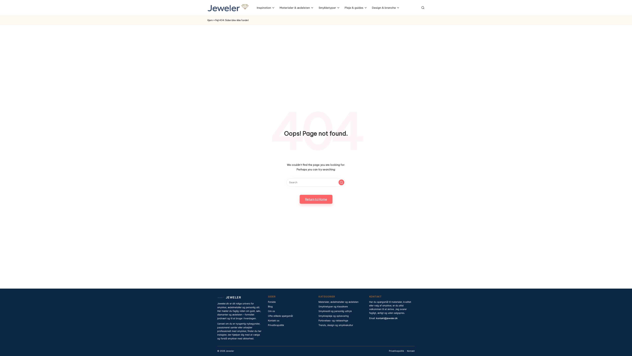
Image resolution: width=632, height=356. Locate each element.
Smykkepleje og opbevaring (333, 315)
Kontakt (411, 351)
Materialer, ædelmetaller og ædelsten (338, 301)
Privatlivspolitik (276, 325)
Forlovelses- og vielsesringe (333, 320)
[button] (341, 182)
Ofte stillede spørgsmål (280, 315)
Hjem (210, 20)
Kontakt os (273, 320)
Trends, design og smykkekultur (335, 325)
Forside (272, 301)
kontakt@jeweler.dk (387, 318)
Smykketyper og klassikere (333, 306)
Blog (270, 306)
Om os (271, 311)
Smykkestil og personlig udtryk (335, 311)
